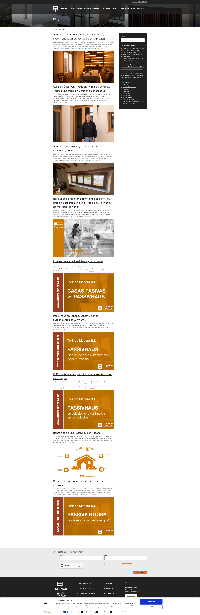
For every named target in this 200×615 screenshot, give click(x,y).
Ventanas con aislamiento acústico (133, 101)
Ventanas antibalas (128, 99)
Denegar (151, 606)
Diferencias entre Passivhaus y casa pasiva (78, 261)
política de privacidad (126, 563)
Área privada (141, 9)
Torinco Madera (127, 97)
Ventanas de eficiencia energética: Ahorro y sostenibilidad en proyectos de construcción (132, 54)
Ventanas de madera (129, 103)
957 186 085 (139, 2)
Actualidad (126, 85)
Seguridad (126, 91)
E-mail (106, 555)
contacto (131, 596)
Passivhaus (126, 89)
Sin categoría (127, 93)
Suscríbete (140, 572)
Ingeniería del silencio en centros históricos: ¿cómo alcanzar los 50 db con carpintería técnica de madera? (132, 75)
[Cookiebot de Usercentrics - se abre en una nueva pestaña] (46, 612)
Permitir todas (151, 601)
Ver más (100, 48)
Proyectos (125, 9)
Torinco (64, 9)
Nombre (62, 555)
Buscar (124, 37)
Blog (133, 9)
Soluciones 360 (76, 9)
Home (55, 29)
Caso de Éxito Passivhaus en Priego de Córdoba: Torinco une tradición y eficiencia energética (132, 69)
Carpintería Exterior (91, 9)
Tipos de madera (128, 95)
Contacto (110, 593)
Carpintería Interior (110, 9)
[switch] (81, 612)
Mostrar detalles (119, 612)
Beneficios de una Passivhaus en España (77, 433)
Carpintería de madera (129, 87)
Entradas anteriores (59, 538)
